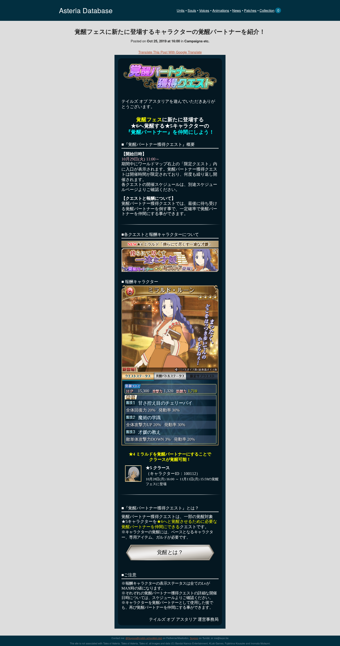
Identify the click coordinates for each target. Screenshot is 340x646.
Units (181, 10)
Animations (220, 10)
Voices (204, 10)
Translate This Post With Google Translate (170, 52)
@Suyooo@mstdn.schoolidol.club (144, 638)
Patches (250, 10)
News (236, 10)
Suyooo (194, 638)
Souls (192, 10)
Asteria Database (86, 10)
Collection (267, 10)
